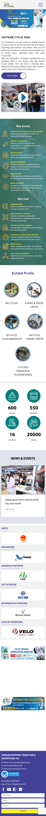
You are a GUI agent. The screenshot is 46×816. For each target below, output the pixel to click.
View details (12, 76)
